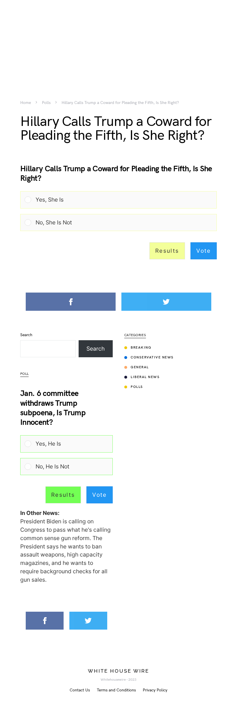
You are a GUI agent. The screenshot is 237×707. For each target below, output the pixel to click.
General (140, 367)
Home (25, 103)
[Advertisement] (118, 40)
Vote (203, 250)
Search (26, 335)
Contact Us (80, 690)
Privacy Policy (155, 690)
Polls (46, 103)
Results (167, 250)
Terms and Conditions (116, 690)
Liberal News (145, 377)
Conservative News (152, 357)
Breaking (141, 347)
